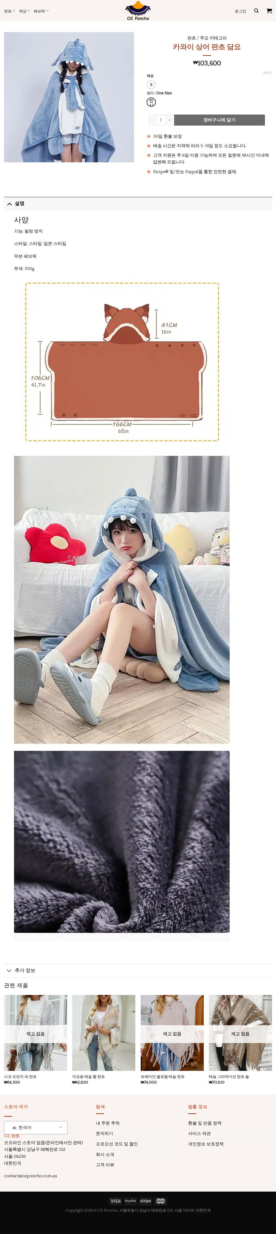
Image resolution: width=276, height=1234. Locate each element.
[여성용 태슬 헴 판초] (103, 1033)
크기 (150, 93)
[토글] (9, 203)
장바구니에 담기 (219, 119)
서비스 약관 (199, 1133)
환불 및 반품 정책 (205, 1123)
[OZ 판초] (138, 10)
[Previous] (4, 1044)
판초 (8, 11)
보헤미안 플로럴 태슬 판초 (163, 1077)
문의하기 (104, 1133)
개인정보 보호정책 (206, 1144)
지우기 (267, 73)
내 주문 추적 (108, 1123)
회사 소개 (105, 1154)
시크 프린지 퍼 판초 (20, 1077)
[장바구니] (269, 11)
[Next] (272, 1044)
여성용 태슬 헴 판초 (88, 1077)
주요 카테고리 (213, 38)
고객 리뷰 (105, 1164)
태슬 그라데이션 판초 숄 (229, 1077)
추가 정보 (25, 970)
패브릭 (39, 11)
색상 (22, 11)
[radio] (151, 85)
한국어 (25, 1127)
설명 (20, 203)
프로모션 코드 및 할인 (117, 1144)
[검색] (256, 10)
